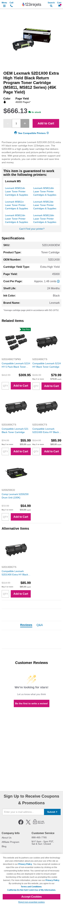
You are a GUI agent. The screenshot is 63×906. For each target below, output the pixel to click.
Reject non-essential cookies (31, 902)
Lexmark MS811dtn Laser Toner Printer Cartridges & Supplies (44, 191)
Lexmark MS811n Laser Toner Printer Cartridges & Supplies (16, 205)
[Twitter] (28, 824)
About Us (6, 837)
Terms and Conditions (31, 886)
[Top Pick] (16, 355)
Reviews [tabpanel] (26, 625)
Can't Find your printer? (32, 228)
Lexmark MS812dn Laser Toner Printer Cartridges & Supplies (16, 218)
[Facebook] (20, 824)
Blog (4, 846)
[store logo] (31, 5)
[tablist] (31, 625)
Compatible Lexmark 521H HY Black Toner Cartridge (46, 365)
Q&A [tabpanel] (39, 625)
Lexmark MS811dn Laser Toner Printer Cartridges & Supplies (16, 191)
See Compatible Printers (32, 133)
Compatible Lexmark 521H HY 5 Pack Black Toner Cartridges (16, 365)
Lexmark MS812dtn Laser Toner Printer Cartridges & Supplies (44, 218)
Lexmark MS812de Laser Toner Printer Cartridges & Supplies (44, 205)
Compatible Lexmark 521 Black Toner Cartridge (15, 430)
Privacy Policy (25, 864)
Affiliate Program (10, 842)
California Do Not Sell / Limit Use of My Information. (31, 890)
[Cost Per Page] (58, 281)
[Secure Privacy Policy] (39, 824)
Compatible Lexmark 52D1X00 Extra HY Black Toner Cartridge (45, 430)
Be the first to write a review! (31, 703)
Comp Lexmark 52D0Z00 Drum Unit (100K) (15, 496)
